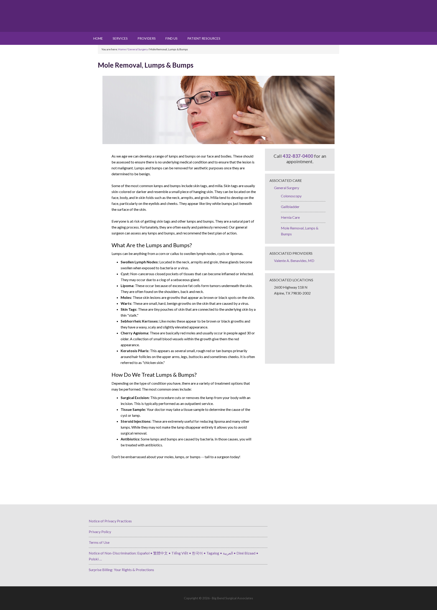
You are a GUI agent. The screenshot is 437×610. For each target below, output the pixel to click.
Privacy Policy (100, 531)
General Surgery (286, 188)
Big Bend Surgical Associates (218, 16)
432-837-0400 (298, 156)
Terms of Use (99, 542)
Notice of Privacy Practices (110, 521)
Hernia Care (290, 217)
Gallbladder (290, 206)
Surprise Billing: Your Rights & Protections (121, 569)
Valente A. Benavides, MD (294, 260)
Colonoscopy (291, 196)
